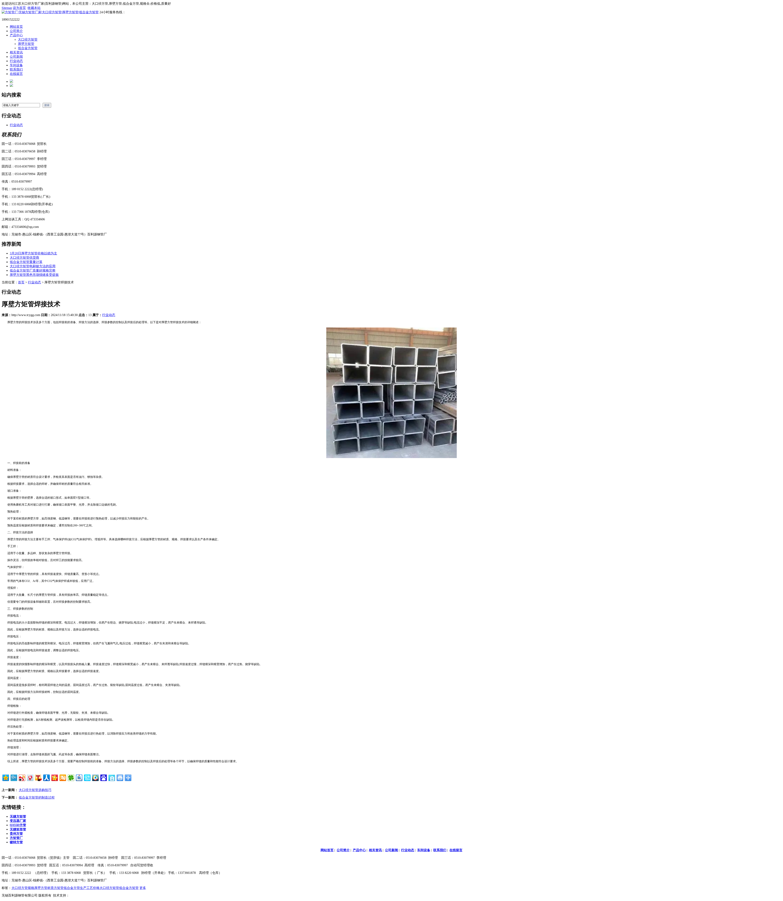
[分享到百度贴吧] (79, 777)
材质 (50, 888)
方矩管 (59, 888)
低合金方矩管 (28, 48)
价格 (96, 888)
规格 (31, 888)
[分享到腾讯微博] (13, 777)
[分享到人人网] (46, 777)
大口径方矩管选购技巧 (35, 790)
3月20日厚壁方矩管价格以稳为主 (33, 253)
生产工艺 (86, 888)
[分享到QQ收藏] (95, 777)
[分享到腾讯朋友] (70, 777)
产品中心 (16, 35)
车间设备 (16, 65)
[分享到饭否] (87, 777)
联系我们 (16, 69)
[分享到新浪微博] (21, 777)
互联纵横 (75, 895)
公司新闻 (16, 56)
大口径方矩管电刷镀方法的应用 (32, 266)
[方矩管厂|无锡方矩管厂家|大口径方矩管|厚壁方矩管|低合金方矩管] (50, 12)
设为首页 (19, 8)
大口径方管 (19, 888)
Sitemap (7, 8)
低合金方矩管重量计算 (26, 262)
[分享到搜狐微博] (38, 777)
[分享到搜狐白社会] (111, 777)
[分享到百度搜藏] (103, 777)
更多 (142, 888)
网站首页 (16, 26)
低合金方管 (72, 888)
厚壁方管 (40, 888)
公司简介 (16, 31)
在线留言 (16, 73)
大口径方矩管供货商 (24, 257)
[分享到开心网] (54, 777)
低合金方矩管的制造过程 (37, 797)
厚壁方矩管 (26, 43)
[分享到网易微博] (30, 777)
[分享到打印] (119, 777)
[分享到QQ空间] (5, 777)
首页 (21, 282)
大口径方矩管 (28, 39)
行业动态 (16, 61)
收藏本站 (34, 8)
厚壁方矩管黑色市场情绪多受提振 (34, 274)
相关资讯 (16, 52)
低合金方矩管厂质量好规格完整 (32, 270)
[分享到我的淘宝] (62, 777)
